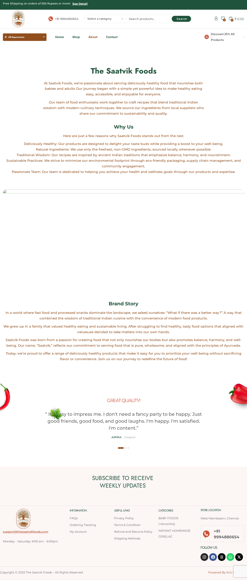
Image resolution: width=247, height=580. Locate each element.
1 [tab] (121, 448)
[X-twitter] (239, 557)
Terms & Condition (127, 525)
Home (59, 37)
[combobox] (104, 19)
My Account (78, 531)
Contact (112, 37)
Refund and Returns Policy (133, 531)
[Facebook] (213, 557)
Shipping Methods (127, 538)
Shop (76, 37)
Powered (214, 572)
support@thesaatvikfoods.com (25, 531)
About (92, 37)
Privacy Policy (124, 518)
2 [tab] (125, 448)
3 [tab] (128, 448)
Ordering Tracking (83, 525)
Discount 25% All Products (222, 36)
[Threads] (222, 557)
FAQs (74, 518)
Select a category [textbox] (99, 18)
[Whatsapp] (230, 557)
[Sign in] (216, 19)
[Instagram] (204, 557)
